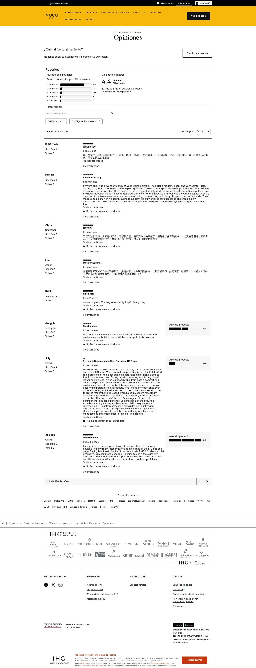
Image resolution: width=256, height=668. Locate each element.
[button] (203, 3)
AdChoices (178, 589)
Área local (140, 12)
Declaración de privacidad (92, 665)
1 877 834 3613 (73, 627)
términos (86, 663)
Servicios (91, 12)
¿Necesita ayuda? (96, 598)
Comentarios (179, 606)
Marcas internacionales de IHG (102, 594)
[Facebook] (46, 584)
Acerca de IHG (94, 584)
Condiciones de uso (182, 584)
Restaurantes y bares (115, 12)
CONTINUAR (194, 660)
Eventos (156, 12)
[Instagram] (60, 584)
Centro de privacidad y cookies (188, 594)
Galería (90, 19)
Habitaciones (73, 12)
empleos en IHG (95, 589)
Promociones (73, 19)
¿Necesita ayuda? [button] (59, 3)
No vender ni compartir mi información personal (185, 600)
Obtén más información (187, 636)
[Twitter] (53, 584)
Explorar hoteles (138, 584)
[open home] (4, 523)
